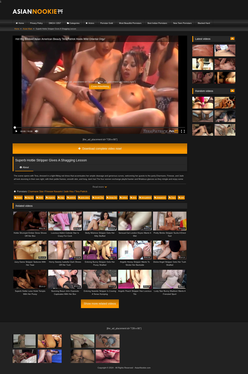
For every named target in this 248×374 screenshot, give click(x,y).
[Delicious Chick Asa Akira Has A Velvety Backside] (24, 341)
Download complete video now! (101, 148)
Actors (91, 23)
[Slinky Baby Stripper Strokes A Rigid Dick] (50, 356)
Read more (98, 187)
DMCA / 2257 (55, 23)
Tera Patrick (81, 191)
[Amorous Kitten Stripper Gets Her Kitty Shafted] (225, 50)
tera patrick (146, 197)
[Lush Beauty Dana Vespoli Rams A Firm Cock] (225, 103)
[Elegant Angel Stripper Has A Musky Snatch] (50, 341)
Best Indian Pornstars (157, 23)
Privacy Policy (36, 23)
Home (21, 23)
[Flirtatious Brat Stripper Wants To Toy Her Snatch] (82, 341)
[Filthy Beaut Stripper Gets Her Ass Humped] (108, 341)
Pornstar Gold (106, 23)
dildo (41, 197)
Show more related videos (100, 303)
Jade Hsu (68, 191)
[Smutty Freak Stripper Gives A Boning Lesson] (202, 64)
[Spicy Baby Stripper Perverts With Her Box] (225, 116)
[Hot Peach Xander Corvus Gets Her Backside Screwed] (225, 64)
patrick (72, 197)
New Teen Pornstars (182, 23)
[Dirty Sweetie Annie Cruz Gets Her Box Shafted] (202, 103)
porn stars (85, 197)
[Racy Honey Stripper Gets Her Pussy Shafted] (202, 116)
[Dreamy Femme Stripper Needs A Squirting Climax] (202, 130)
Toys (173, 197)
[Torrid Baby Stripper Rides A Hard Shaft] (24, 356)
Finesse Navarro (53, 191)
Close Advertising (100, 86)
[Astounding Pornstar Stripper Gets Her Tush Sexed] (225, 130)
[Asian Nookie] (38, 11)
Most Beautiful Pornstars (130, 23)
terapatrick (161, 197)
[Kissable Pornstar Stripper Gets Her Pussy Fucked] (202, 78)
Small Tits (99, 197)
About (25, 167)
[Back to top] (239, 366)
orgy (62, 197)
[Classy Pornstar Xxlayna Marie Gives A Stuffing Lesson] (82, 356)
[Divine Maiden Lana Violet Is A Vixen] (108, 356)
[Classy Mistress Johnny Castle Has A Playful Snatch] (202, 50)
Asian (19, 197)
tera (134, 197)
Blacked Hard (204, 23)
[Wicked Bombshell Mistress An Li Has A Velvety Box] (225, 78)
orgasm (51, 197)
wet (182, 197)
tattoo (124, 197)
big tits (30, 197)
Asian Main (27, 29)
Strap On (113, 197)
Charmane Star (35, 191)
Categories (75, 23)
